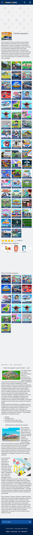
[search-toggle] (24, 2)
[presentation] (2, 248)
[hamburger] (2, 2)
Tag (19, 531)
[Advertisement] (16, 18)
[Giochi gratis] (11, 2)
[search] (30, 522)
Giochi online (14, 531)
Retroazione (24, 531)
